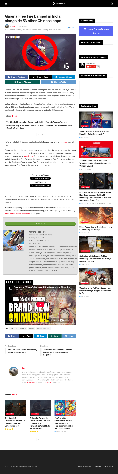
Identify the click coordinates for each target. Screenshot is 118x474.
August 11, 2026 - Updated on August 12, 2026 (95, 203)
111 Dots (13, 328)
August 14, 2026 (85, 169)
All (7, 29)
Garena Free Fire (43, 328)
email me (48, 382)
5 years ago (23, 26)
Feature (84, 126)
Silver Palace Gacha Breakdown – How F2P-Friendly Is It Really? (95, 228)
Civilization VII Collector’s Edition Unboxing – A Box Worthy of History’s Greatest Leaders (95, 259)
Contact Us (97, 466)
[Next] (42, 134)
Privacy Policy (108, 466)
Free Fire (22, 328)
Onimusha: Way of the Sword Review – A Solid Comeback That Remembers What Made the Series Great (39, 126)
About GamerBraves (84, 466)
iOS (24, 29)
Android (12, 29)
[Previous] (38, 134)
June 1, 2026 (84, 264)
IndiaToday (28, 156)
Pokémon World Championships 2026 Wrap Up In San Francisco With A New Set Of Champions (64, 423)
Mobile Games (31, 29)
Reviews (10, 413)
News (39, 29)
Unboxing (85, 187)
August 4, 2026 (85, 232)
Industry (19, 29)
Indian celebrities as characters (17, 213)
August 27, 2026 (85, 137)
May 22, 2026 (84, 296)
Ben (13, 26)
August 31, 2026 (61, 432)
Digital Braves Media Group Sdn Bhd (25, 466)
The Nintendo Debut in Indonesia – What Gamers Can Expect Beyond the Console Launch (95, 163)
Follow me (31, 382)
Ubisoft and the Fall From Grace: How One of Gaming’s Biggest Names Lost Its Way (95, 290)
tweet (65, 142)
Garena (31, 328)
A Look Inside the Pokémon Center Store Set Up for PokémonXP (94, 132)
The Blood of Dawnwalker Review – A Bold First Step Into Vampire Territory (36, 122)
